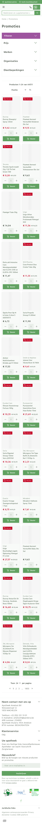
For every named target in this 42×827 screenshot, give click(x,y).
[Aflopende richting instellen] (30, 90)
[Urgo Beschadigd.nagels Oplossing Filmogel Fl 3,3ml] (11, 535)
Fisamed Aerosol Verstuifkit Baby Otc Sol (31, 548)
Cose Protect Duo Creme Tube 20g (30, 265)
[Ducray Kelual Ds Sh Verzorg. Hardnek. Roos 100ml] (11, 585)
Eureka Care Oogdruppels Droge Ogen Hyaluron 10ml (31, 601)
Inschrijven (21, 773)
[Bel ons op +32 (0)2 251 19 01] (30, 7)
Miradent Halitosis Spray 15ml (30, 502)
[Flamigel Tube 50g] (11, 201)
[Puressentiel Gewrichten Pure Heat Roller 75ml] (31, 392)
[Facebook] (21, 801)
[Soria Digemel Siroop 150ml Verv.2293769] (11, 440)
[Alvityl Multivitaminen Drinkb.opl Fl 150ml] (11, 347)
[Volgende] (31, 688)
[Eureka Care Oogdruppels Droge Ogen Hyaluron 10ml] (31, 585)
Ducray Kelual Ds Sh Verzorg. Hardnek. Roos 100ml (11, 601)
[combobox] (18, 13)
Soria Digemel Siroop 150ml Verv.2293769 (8, 455)
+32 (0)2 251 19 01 (19, 715)
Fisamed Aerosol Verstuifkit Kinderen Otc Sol (31, 121)
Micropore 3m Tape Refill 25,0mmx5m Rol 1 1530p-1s (30, 455)
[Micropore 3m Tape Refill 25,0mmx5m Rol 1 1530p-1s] (31, 440)
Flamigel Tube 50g (10, 212)
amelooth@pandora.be (24, 717)
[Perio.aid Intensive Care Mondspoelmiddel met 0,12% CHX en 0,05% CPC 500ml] (11, 251)
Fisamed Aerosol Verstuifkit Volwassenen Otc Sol (31, 167)
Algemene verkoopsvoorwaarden (15, 812)
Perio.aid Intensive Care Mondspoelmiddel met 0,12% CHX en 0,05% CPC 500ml (10, 267)
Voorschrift (26, 746)
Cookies (13, 814)
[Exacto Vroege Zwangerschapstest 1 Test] (11, 487)
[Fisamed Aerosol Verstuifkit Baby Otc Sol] (31, 535)
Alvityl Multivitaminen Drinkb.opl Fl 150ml (10, 360)
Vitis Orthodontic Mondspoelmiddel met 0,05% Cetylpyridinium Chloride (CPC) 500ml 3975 (30, 652)
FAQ (3, 734)
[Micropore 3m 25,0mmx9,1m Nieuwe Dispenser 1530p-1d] (11, 632)
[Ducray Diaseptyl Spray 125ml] (11, 105)
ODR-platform (22, 814)
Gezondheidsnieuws (31, 744)
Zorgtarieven (7, 749)
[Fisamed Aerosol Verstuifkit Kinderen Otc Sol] (31, 105)
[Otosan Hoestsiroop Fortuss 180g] (11, 392)
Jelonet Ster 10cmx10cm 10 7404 (31, 361)
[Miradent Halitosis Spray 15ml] (31, 487)
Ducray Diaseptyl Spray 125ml (9, 120)
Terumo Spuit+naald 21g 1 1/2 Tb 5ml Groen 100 (11, 169)
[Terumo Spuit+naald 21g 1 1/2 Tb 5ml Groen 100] (11, 153)
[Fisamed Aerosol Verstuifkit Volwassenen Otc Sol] (31, 153)
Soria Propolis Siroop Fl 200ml (29, 313)
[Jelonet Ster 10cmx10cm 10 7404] (31, 347)
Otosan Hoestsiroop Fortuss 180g (10, 406)
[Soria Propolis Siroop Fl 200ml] (31, 301)
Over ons (6, 744)
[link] (10, 688)
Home (4, 19)
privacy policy (11, 782)
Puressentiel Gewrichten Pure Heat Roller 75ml (29, 408)
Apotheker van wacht (11, 746)
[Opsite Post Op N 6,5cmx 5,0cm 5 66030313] (11, 301)
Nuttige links (16, 744)
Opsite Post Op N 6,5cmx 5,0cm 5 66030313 (9, 315)
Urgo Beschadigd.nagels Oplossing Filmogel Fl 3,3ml (10, 552)
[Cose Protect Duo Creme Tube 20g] (31, 251)
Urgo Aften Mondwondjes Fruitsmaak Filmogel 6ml (31, 218)
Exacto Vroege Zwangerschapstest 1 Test (10, 503)
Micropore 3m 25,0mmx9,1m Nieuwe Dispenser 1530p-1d (10, 650)
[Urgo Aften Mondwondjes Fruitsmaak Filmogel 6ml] (31, 201)
